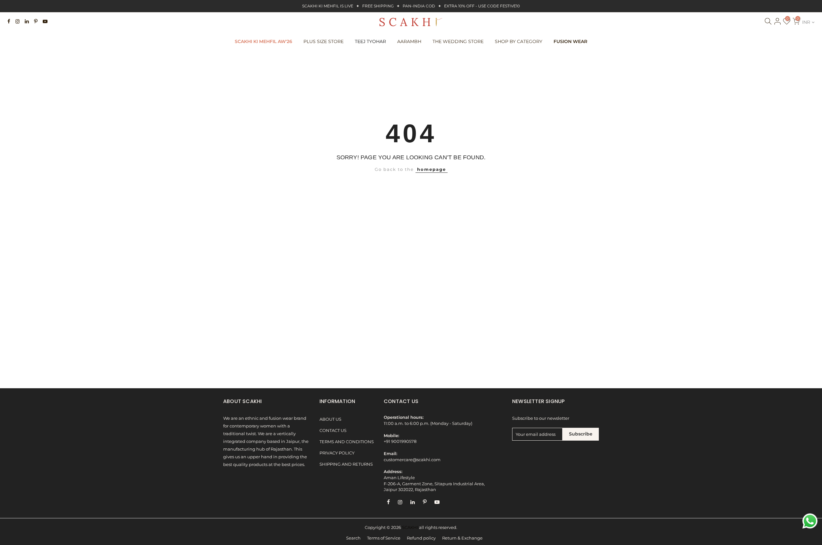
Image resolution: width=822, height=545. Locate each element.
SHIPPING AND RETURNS (346, 464)
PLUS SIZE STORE (323, 41)
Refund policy (421, 538)
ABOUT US (330, 419)
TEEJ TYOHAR (370, 41)
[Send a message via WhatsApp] (810, 521)
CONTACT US (332, 430)
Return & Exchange (462, 538)
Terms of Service (383, 538)
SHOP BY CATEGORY (518, 41)
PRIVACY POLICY (336, 453)
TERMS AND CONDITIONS (346, 441)
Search (353, 538)
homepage (431, 169)
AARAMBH (409, 41)
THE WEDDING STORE (458, 41)
